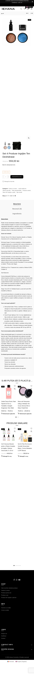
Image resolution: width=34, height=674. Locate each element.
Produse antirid (27, 190)
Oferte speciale (7, 190)
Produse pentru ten (6, 592)
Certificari (3, 636)
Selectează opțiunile (9, 413)
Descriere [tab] (17, 204)
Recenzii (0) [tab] (17, 209)
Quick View (14, 388)
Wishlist (25, 8)
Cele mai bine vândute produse (9, 588)
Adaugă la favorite (9, 181)
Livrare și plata (5, 610)
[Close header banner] (32, 1)
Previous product (27, 13)
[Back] (2, 13)
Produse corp (4, 595)
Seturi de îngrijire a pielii (9, 192)
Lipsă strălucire (22, 188)
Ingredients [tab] (17, 214)
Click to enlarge (28, 138)
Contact (3, 638)
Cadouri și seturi (12, 188)
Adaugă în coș (17, 176)
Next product (31, 13)
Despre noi (4, 633)
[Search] (21, 9)
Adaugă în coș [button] (7, 456)
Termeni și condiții (6, 607)
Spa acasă (19, 192)
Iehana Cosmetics (14, 657)
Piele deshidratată (16, 190)
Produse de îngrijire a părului (8, 597)
